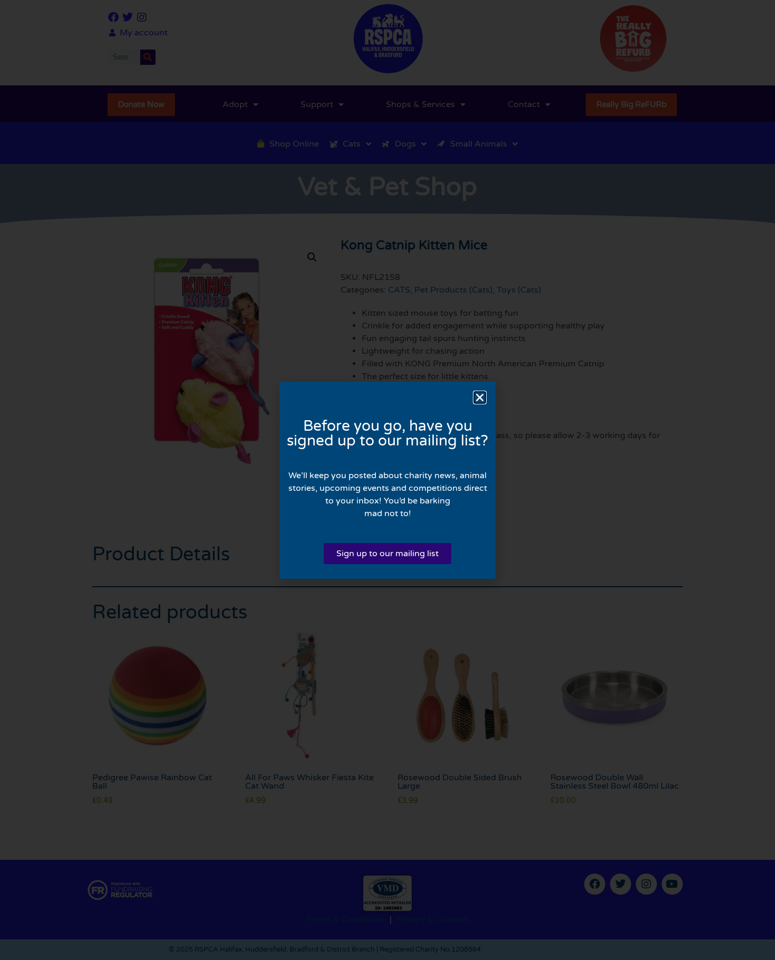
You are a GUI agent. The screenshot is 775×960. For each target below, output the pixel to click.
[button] (479, 397)
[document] (387, 480)
